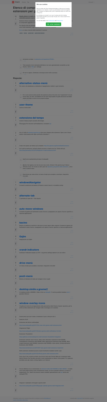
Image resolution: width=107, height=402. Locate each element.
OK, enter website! (53, 24)
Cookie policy (52, 20)
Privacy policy (60, 20)
